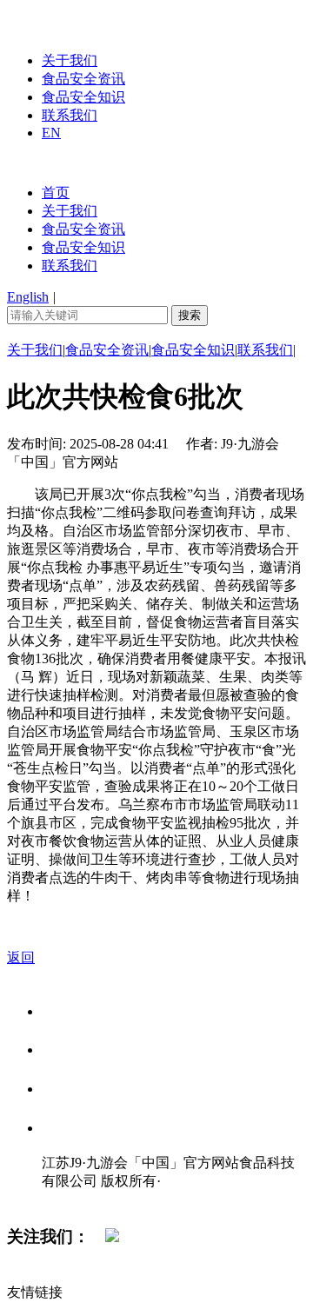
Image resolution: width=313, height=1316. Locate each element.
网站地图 (76, 1199)
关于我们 (69, 60)
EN (51, 132)
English (28, 296)
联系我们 (69, 115)
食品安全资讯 (83, 78)
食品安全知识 (83, 97)
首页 (56, 192)
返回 (21, 957)
